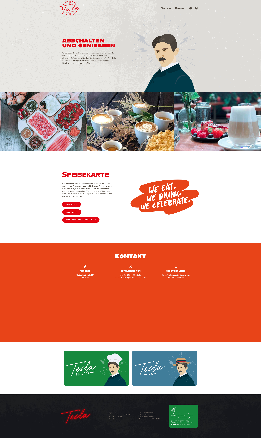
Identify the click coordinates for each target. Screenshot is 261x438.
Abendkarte (71, 212)
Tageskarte (71, 204)
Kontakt (180, 8)
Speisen (166, 8)
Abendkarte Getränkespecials (81, 220)
